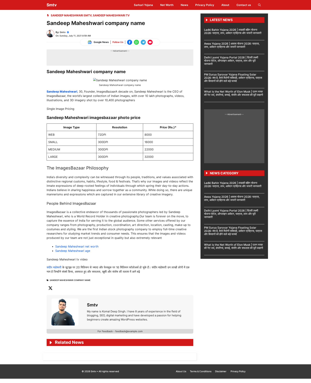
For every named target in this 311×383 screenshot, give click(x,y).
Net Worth (166, 5)
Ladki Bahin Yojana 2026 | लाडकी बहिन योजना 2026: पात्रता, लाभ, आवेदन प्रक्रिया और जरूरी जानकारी (232, 31)
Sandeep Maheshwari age (72, 251)
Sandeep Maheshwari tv (111, 15)
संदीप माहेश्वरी (54, 267)
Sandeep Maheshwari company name (70, 280)
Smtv (52, 5)
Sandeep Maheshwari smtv (71, 15)
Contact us (243, 5)
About (225, 5)
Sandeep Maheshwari (62, 91)
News (184, 5)
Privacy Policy (204, 5)
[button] (259, 5)
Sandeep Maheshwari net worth (76, 246)
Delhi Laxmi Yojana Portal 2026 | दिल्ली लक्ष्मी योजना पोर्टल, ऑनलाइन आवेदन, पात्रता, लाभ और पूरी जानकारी (231, 61)
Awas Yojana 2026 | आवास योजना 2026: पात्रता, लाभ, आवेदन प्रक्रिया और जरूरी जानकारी (232, 45)
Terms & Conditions (200, 371)
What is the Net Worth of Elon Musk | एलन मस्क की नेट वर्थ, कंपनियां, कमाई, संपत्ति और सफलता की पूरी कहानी (233, 93)
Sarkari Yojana (143, 5)
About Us (181, 371)
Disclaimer (221, 371)
